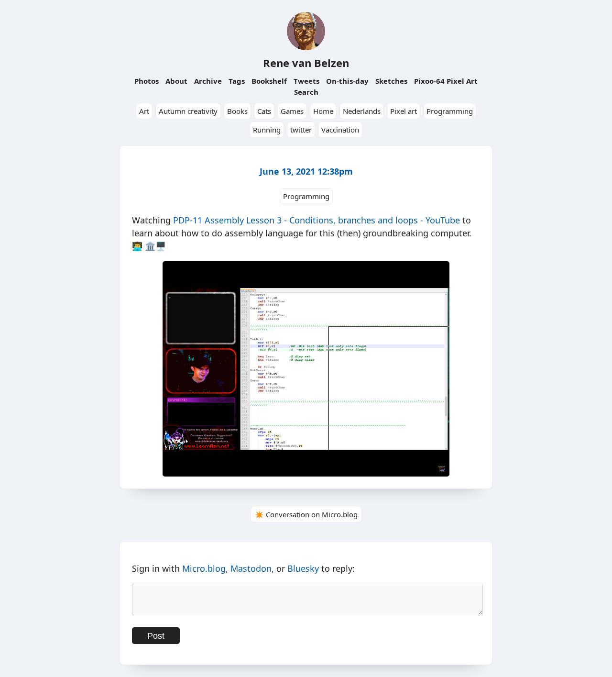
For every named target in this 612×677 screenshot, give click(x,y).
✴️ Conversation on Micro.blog (306, 514)
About (176, 81)
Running (267, 129)
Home (323, 111)
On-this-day (347, 81)
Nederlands (362, 111)
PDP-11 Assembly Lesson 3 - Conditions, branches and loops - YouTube (316, 220)
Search (306, 92)
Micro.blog (204, 568)
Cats (264, 111)
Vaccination (340, 129)
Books (237, 111)
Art (144, 111)
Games (292, 111)
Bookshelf (269, 81)
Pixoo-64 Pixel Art (446, 81)
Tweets (306, 81)
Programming (449, 111)
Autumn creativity (188, 111)
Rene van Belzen (306, 62)
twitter (301, 129)
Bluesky (303, 568)
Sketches (391, 81)
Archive (208, 81)
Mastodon (251, 568)
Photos (146, 81)
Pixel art (403, 111)
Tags (237, 81)
